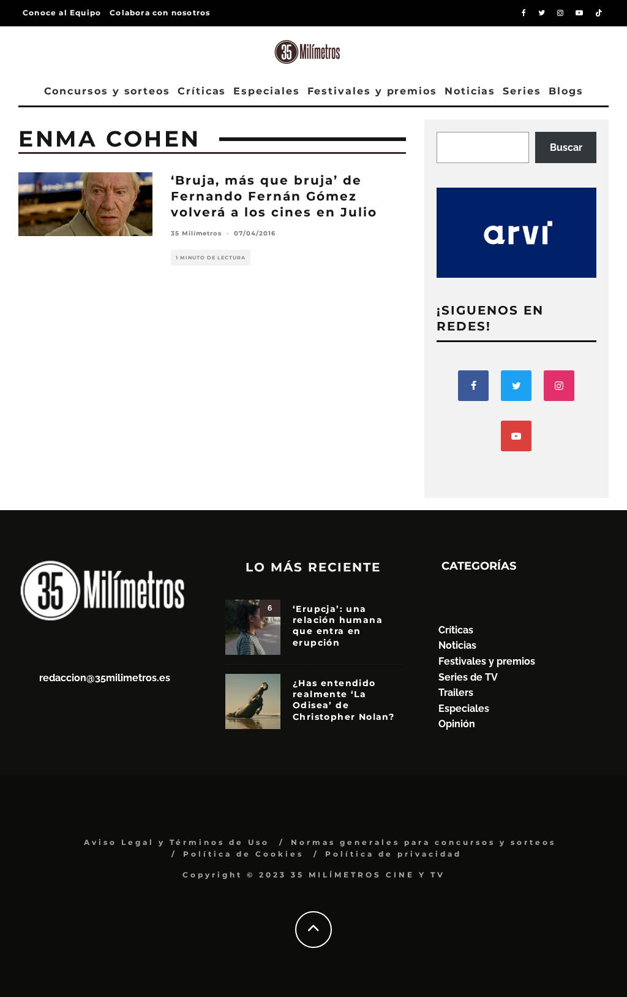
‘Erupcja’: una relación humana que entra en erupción (338, 625)
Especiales (266, 91)
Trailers (455, 692)
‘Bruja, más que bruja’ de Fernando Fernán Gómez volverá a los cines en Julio (274, 196)
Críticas (202, 91)
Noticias (470, 91)
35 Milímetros (196, 233)
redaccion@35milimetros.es (104, 678)
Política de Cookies (243, 853)
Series (522, 91)
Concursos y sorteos (107, 91)
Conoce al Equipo (62, 12)
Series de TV (468, 677)
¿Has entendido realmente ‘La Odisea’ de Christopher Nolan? (343, 700)
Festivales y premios (372, 91)
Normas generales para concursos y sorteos (423, 842)
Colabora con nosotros (160, 12)
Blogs (566, 91)
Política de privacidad (393, 853)
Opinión (456, 724)
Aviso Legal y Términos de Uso (176, 842)
